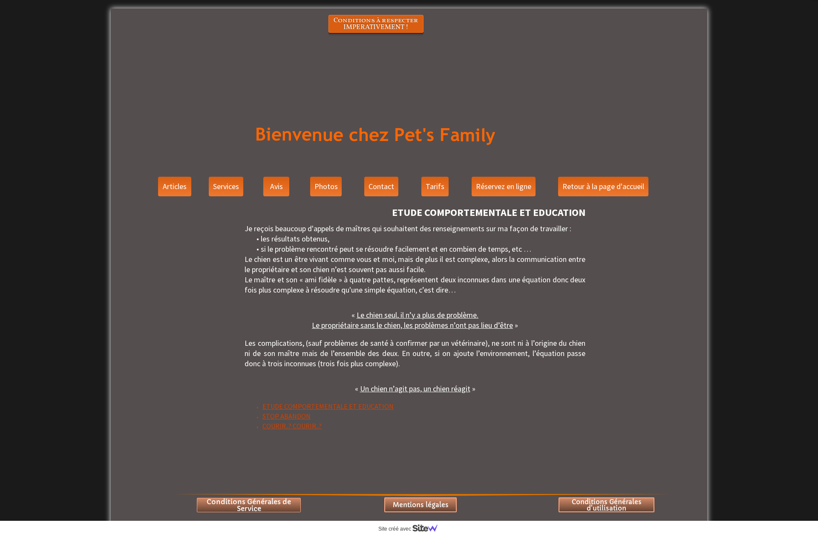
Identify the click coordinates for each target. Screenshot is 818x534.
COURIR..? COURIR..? (292, 426)
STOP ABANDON (286, 416)
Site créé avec (395, 529)
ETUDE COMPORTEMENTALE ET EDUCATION (328, 406)
